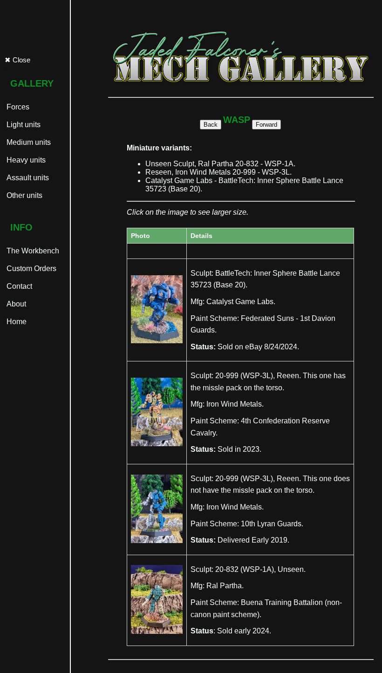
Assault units (27, 178)
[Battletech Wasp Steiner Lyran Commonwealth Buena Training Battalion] (156, 631)
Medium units (28, 142)
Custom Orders (30, 268)
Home (16, 322)
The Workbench (32, 251)
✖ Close (17, 60)
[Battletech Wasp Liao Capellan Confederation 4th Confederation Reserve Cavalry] (156, 444)
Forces (17, 107)
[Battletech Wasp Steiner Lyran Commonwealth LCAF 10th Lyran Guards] (156, 540)
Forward (266, 124)
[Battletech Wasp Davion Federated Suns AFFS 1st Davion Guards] (156, 341)
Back (211, 124)
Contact (18, 286)
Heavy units (25, 160)
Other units (23, 195)
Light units (23, 125)
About (15, 304)
